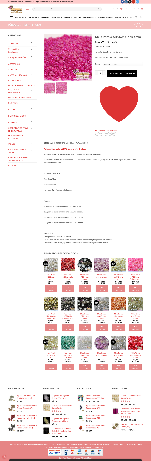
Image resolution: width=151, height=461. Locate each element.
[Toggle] (32, 42)
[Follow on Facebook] (122, 2)
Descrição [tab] (48, 143)
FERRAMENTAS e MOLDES (19, 97)
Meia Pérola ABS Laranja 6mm (118, 316)
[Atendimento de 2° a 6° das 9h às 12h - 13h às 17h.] (136, 17)
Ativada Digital (86, 458)
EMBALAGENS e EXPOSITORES (21, 85)
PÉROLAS (13, 24)
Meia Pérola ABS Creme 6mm (118, 277)
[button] (27, 9)
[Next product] (136, 25)
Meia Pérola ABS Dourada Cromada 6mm (51, 316)
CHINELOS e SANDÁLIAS (13, 50)
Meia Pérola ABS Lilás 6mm (101, 276)
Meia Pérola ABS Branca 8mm (101, 316)
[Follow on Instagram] (126, 2)
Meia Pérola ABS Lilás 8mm (101, 354)
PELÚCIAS (12, 166)
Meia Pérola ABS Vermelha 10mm (135, 355)
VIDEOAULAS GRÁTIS (105, 17)
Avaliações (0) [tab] (82, 143)
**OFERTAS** (13, 43)
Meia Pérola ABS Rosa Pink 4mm (66, 149)
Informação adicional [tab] (64, 143)
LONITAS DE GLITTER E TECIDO (18, 151)
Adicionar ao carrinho (122, 74)
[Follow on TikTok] (130, 2)
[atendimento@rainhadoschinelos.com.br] (131, 17)
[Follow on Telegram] (137, 2)
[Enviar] (99, 9)
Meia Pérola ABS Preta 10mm (84, 316)
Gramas (97, 64)
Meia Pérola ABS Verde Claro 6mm (67, 355)
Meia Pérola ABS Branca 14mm (118, 355)
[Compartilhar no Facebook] (97, 134)
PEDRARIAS (13, 103)
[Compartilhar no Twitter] (101, 134)
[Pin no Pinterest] (110, 134)
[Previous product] (140, 25)
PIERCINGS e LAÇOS (17, 116)
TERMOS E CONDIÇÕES (72, 17)
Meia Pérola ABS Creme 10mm (51, 355)
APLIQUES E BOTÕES (17, 57)
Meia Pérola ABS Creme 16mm (135, 316)
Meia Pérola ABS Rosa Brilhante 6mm (135, 277)
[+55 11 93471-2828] (141, 17)
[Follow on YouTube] (133, 2)
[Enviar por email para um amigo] (106, 134)
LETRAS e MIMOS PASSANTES (15, 137)
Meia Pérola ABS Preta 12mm (84, 277)
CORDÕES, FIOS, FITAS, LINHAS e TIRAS (18, 129)
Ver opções (51, 288)
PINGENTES (13, 122)
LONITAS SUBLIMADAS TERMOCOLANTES (18, 158)
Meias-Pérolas (31, 24)
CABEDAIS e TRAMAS (17, 75)
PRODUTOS (33, 17)
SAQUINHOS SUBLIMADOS (14, 91)
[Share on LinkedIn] (114, 134)
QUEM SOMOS (57, 17)
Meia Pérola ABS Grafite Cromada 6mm (67, 316)
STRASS (11, 144)
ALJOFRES (12, 69)
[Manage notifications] (4, 457)
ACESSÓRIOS (14, 64)
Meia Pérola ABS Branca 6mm (51, 277)
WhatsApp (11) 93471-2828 (93, 447)
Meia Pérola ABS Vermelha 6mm (68, 277)
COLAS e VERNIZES (16, 80)
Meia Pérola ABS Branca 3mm (84, 355)
